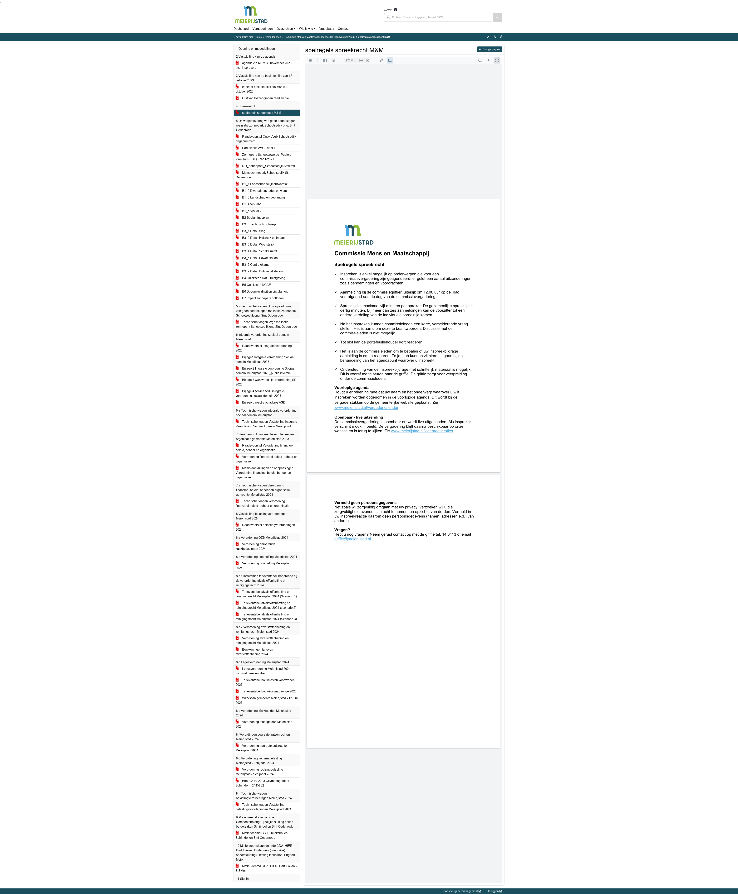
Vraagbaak (326, 28)
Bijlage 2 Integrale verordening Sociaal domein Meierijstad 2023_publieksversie (265, 371)
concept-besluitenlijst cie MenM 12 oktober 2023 (262, 89)
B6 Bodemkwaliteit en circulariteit (264, 291)
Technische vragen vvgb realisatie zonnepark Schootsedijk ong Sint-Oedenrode (266, 324)
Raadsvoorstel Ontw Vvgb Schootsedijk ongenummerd (266, 139)
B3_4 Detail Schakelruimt (259, 251)
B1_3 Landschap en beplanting (263, 197)
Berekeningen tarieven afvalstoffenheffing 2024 (254, 652)
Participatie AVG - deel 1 (258, 148)
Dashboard (241, 28)
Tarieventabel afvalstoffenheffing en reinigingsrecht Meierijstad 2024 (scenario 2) (266, 605)
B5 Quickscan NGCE (256, 284)
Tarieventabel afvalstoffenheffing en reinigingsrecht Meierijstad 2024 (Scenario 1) (266, 594)
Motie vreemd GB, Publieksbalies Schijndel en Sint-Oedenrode (262, 835)
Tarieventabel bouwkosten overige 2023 (269, 691)
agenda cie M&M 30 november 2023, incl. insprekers (264, 65)
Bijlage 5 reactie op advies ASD (263, 402)
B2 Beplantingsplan (255, 217)
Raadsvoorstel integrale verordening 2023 (264, 348)
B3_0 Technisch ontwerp (258, 224)
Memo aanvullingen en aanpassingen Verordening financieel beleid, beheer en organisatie (264, 472)
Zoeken (388, 9)
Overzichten (285, 28)
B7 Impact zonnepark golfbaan (262, 298)
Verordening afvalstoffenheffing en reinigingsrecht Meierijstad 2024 (262, 640)
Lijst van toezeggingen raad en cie (265, 98)
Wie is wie (306, 28)
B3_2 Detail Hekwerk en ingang (263, 237)
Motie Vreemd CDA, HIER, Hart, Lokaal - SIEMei (266, 868)
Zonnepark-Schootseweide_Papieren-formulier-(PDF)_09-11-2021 (265, 157)
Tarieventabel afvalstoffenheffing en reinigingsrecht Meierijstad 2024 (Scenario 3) (266, 617)
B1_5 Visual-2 (251, 211)
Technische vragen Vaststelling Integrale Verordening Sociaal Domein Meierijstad (266, 424)
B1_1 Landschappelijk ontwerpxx (264, 184)
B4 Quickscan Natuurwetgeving (263, 278)
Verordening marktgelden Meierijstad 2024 (264, 724)
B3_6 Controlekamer (255, 264)
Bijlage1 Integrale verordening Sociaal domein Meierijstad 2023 (265, 359)
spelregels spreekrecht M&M (261, 112)
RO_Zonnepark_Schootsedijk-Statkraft (268, 166)
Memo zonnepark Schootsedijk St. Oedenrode (262, 175)
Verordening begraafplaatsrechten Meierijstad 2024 (262, 748)
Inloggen (493, 891)
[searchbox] (437, 17)
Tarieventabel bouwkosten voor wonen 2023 (265, 682)
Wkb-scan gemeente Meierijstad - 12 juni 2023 (267, 700)
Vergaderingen (263, 28)
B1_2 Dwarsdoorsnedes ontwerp (264, 190)
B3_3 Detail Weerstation (258, 244)
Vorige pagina (491, 49)
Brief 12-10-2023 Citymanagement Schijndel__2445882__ (262, 783)
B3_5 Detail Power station (259, 258)
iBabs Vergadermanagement (460, 891)
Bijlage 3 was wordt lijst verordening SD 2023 (266, 382)
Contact (343, 28)
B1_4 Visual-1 (251, 204)
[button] (497, 17)
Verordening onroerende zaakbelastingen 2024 (255, 546)
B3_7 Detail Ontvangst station (262, 271)
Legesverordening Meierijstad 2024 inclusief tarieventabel (263, 671)
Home (258, 37)
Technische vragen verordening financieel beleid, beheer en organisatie (262, 503)
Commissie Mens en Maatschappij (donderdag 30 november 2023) (320, 37)
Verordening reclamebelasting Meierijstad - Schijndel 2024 (259, 772)
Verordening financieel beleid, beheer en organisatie (267, 459)
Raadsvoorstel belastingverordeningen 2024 (265, 527)
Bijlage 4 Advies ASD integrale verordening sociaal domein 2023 (260, 393)
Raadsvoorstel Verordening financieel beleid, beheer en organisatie (264, 448)
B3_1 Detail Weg (253, 231)
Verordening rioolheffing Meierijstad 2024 (263, 566)
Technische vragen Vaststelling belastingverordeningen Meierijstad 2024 (263, 807)
